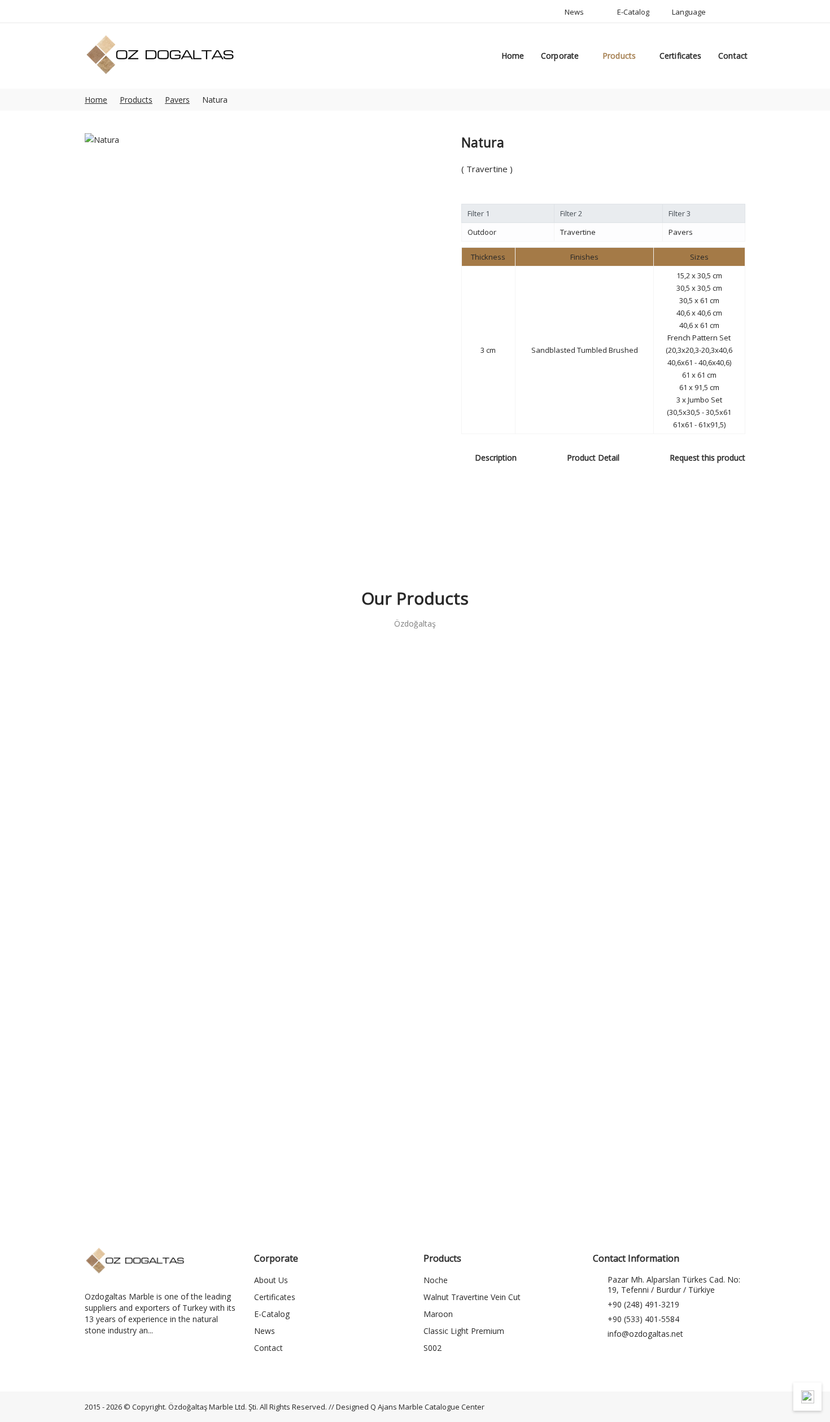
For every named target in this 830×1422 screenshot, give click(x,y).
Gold (162, 868)
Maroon (438, 1314)
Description (496, 457)
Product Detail (593, 457)
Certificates (680, 55)
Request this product (707, 457)
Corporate (560, 55)
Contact (733, 55)
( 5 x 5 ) (331, 1128)
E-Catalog (272, 1314)
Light (499, 868)
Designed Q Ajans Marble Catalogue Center (410, 1407)
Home (512, 55)
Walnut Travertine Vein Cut (472, 1297)
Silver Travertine (331, 1142)
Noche (330, 868)
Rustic (668, 868)
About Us (271, 1280)
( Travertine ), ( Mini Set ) (499, 1128)
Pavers (177, 99)
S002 (432, 1347)
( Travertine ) (162, 855)
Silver (161, 1142)
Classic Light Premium (463, 1330)
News (264, 1330)
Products (619, 55)
